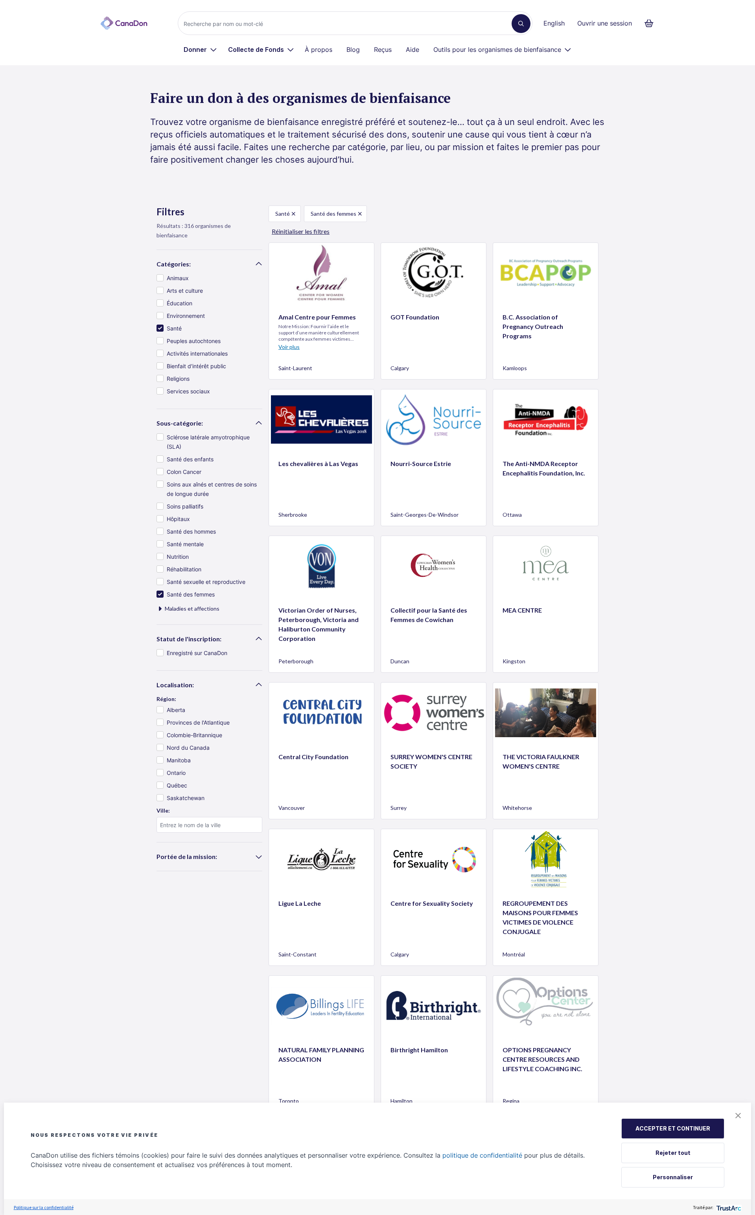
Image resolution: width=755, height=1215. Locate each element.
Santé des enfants (190, 459)
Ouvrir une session (604, 23)
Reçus (383, 49)
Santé (174, 328)
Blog (353, 49)
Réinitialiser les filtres (301, 231)
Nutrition (178, 556)
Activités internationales (197, 353)
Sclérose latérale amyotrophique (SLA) (208, 442)
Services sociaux (188, 391)
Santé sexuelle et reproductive (206, 581)
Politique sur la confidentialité (44, 1207)
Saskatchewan (185, 798)
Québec (177, 785)
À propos (318, 49)
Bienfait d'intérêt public (196, 366)
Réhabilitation (184, 569)
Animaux (178, 278)
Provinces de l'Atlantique (198, 722)
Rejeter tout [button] (673, 1152)
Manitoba (179, 760)
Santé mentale (185, 544)
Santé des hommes (191, 531)
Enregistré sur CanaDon (197, 653)
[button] (738, 1115)
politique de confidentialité (482, 1155)
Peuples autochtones (194, 341)
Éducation (179, 303)
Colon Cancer (184, 471)
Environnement (186, 315)
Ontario (176, 772)
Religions (178, 378)
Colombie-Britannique (194, 735)
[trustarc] (728, 1207)
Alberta (176, 710)
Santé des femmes (191, 594)
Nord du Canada (188, 747)
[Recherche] (521, 23)
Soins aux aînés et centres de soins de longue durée (212, 489)
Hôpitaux (178, 519)
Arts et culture (185, 290)
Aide (412, 49)
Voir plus (289, 346)
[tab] (209, 264)
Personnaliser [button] (673, 1177)
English (554, 23)
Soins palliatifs (185, 506)
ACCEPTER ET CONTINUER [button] (672, 1128)
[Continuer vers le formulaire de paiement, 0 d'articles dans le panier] (651, 23)
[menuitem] (200, 49)
